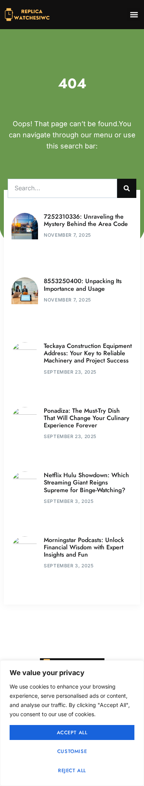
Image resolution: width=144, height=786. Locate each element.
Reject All (72, 770)
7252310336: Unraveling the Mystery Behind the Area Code (86, 220)
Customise (72, 751)
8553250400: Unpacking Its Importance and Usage (83, 285)
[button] (133, 14)
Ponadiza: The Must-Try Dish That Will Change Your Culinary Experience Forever (86, 418)
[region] (72, 723)
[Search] (126, 188)
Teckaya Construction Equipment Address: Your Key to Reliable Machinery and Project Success (88, 353)
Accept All (72, 732)
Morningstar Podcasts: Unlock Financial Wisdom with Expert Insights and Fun (84, 547)
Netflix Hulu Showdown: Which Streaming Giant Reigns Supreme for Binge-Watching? (86, 482)
